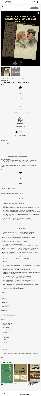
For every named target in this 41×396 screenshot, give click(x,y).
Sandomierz (12, 164)
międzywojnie (15, 161)
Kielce (5, 161)
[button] (38, 13)
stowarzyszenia (21, 164)
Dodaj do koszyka (17, 156)
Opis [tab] (2, 169)
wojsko (35, 165)
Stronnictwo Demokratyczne (9, 165)
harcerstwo (27, 160)
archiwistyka (7, 160)
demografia (20, 160)
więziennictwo (30, 165)
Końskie (9, 161)
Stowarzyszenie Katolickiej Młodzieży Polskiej (31, 164)
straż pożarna (3, 165)
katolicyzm (2, 161)
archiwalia (3, 160)
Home (2, 78)
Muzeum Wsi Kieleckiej (23, 161)
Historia (35, 160)
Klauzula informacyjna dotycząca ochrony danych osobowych (12, 393)
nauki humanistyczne (32, 161)
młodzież (19, 161)
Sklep (4, 78)
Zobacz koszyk (34, 8)
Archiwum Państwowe (13, 160)
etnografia (24, 160)
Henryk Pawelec (32, 160)
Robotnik (9, 164)
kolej (7, 161)
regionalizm (2, 164)
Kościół (12, 161)
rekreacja (6, 164)
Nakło (28, 161)
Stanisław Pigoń (16, 164)
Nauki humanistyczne (9, 78)
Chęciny (17, 160)
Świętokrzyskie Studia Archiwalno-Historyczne (21, 165)
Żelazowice (2, 166)
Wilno (33, 165)
